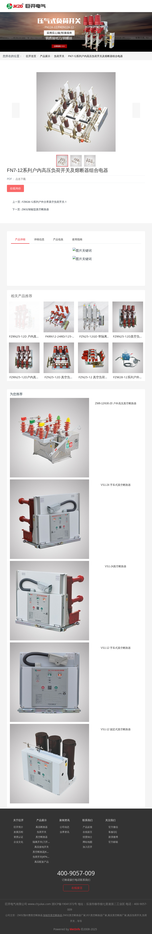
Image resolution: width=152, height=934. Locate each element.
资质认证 (18, 837)
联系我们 (87, 820)
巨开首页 (31, 56)
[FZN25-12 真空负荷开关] (93, 357)
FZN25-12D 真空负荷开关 (59, 379)
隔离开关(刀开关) (42, 842)
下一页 (30, 209)
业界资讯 (64, 832)
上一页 (39, 202)
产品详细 (20, 239)
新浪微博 (113, 837)
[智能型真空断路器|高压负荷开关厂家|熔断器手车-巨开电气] (26, 6)
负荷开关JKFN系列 (42, 856)
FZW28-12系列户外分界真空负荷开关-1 (127, 379)
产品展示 (45, 56)
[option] (76, 32)
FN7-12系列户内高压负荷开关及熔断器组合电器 (95, 56)
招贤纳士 (87, 837)
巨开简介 (18, 827)
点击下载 (20, 179)
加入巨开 (87, 847)
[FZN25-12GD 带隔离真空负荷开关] (93, 316)
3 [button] (74, 46)
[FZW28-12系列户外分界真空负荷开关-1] (127, 357)
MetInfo (75, 929)
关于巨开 (18, 820)
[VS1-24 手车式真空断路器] (49, 519)
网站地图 (87, 842)
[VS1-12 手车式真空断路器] (49, 682)
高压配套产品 (41, 861)
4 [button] (78, 46)
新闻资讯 (64, 820)
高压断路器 (42, 827)
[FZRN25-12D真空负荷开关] (127, 316)
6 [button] (88, 46)
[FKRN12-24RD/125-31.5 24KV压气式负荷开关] (59, 316)
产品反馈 (87, 827)
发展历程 (18, 832)
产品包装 (58, 239)
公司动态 (64, 827)
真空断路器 (42, 837)
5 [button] (83, 46)
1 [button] (64, 46)
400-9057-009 (76, 873)
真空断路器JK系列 (42, 851)
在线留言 (87, 832)
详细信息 (39, 239)
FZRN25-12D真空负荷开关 (127, 338)
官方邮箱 (113, 842)
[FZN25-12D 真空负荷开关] (59, 357)
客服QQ (112, 832)
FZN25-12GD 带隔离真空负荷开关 (93, 338)
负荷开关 (59, 56)
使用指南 (77, 239)
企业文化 (18, 842)
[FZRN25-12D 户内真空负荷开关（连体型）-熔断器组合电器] (24, 316)
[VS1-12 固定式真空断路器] (49, 763)
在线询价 (15, 188)
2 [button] (69, 46)
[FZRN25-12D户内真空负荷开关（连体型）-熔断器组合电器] (24, 357)
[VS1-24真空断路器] (49, 600)
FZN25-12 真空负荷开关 (93, 379)
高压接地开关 (41, 847)
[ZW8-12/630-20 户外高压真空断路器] (49, 437)
